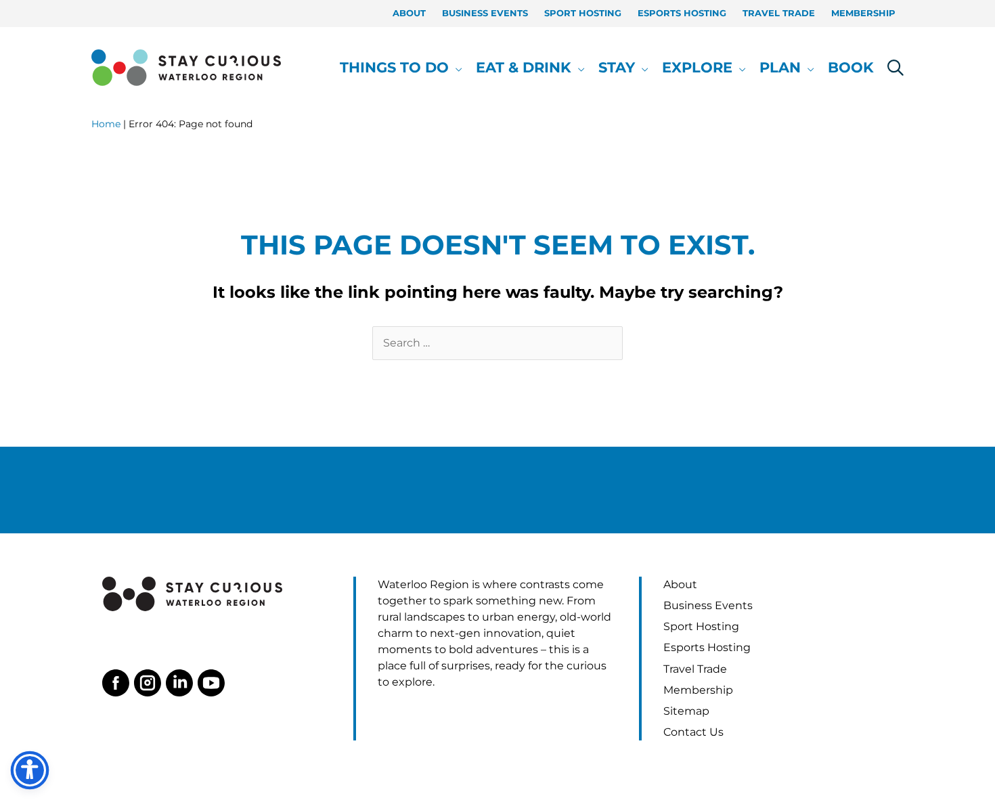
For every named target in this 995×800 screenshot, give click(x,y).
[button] (455, 67)
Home (105, 124)
